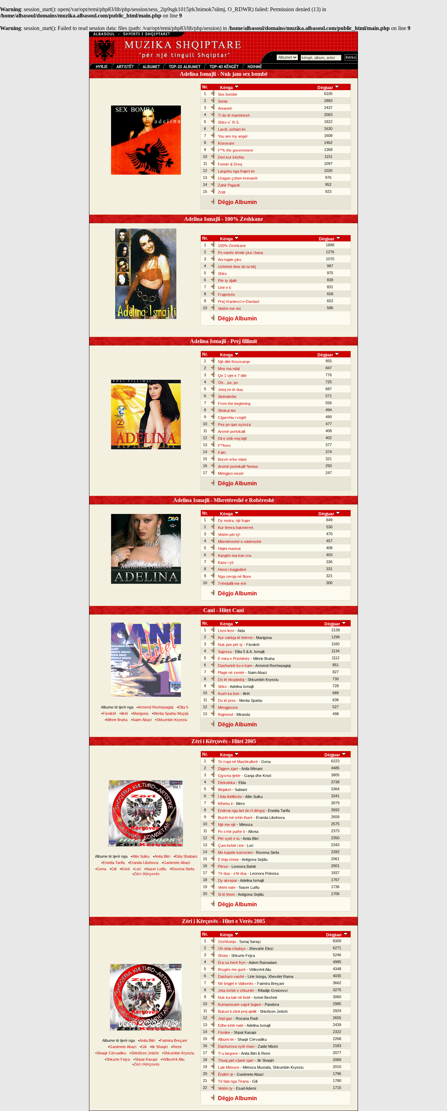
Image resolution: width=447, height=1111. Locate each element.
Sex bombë (227, 94)
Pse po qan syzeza (234, 424)
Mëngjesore (228, 707)
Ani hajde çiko (229, 259)
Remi (177, 1047)
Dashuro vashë (231, 976)
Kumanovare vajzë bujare (239, 1004)
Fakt (222, 452)
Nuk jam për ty (230, 644)
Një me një (227, 824)
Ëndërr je (225, 1074)
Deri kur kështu (231, 157)
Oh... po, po (228, 382)
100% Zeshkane (232, 246)
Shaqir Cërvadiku (111, 1053)
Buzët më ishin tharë (235, 817)
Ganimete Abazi (176, 863)
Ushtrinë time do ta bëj (237, 266)
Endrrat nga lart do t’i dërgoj (241, 810)
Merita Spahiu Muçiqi (170, 713)
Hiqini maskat (229, 548)
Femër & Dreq (230, 164)
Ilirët (124, 713)
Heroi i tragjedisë (232, 569)
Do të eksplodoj (231, 679)
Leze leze (226, 631)
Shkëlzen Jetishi (145, 1053)
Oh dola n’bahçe (232, 948)
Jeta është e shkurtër (236, 990)
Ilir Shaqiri (159, 1047)
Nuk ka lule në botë (234, 997)
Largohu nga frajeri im (236, 171)
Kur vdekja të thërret (235, 638)
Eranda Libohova (144, 863)
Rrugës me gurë (232, 969)
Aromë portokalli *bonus (238, 466)
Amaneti (225, 108)
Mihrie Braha (116, 720)
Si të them (226, 894)
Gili (113, 869)
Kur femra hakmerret (235, 527)
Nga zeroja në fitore (234, 576)
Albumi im (226, 1039)
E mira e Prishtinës (234, 658)
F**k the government (235, 150)
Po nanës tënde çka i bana (240, 252)
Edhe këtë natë (230, 1025)
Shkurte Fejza (118, 1059)
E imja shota (228, 859)
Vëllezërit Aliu (173, 1059)
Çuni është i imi (230, 845)
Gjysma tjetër (229, 776)
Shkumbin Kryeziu (171, 720)
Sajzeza (225, 651)
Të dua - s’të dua (232, 873)
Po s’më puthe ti (231, 831)
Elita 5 (183, 707)
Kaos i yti (225, 562)
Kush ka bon (228, 693)
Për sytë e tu (229, 838)
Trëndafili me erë (232, 583)
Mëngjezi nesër (231, 473)
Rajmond (225, 714)
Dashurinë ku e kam (235, 665)
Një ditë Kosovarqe (234, 362)
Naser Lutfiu (156, 869)
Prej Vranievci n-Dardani (238, 301)
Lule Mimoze (228, 1067)
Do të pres (227, 700)
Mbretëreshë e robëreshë (239, 541)
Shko (222, 273)
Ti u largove (228, 1053)
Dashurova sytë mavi (236, 1046)
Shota (223, 955)
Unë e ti (224, 287)
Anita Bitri (162, 856)
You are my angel (232, 136)
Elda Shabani (186, 856)
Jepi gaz (225, 1018)
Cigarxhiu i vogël (232, 417)
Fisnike (224, 1032)
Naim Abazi (142, 720)
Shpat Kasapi (146, 1059)
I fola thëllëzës (230, 796)
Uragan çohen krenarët (237, 178)
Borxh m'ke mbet (232, 459)
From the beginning (234, 403)
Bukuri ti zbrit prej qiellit (237, 1011)
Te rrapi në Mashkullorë (238, 762)
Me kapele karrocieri (235, 852)
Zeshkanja (227, 941)
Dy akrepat (227, 880)
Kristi (125, 869)
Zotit (221, 192)
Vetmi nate (226, 887)
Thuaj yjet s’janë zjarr (236, 1060)
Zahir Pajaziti (229, 185)
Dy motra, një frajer (234, 520)
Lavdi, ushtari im (232, 129)
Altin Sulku (140, 856)
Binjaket (224, 789)
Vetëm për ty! (229, 534)
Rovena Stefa (182, 869)
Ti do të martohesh (234, 115)
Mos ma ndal (229, 368)
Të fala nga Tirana (233, 1081)
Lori (137, 869)
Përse (223, 866)
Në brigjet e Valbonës (236, 983)
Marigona (140, 713)
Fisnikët (109, 713)
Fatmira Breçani (173, 1040)
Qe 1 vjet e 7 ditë (232, 375)
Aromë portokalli (231, 431)
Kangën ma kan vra (234, 555)
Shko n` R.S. (229, 122)
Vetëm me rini (229, 308)
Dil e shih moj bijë (232, 438)
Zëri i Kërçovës (147, 874)
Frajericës (226, 294)
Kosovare (226, 143)
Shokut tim (227, 410)
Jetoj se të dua (230, 389)
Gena (101, 869)
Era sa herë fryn (232, 962)
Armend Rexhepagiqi (155, 707)
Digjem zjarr (228, 769)
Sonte (223, 101)
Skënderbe (227, 396)
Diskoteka (226, 782)
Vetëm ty (225, 1088)
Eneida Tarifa (114, 863)
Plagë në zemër (231, 672)
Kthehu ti (225, 803)
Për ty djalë (227, 280)
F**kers (224, 445)
